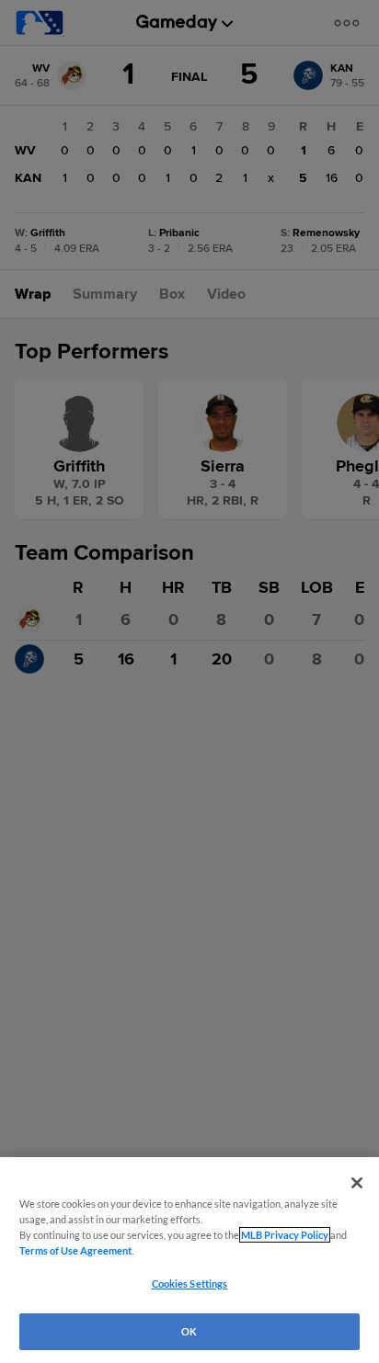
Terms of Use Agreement (75, 1250)
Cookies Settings (190, 1283)
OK (189, 1331)
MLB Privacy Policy (284, 1235)
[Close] (357, 1183)
